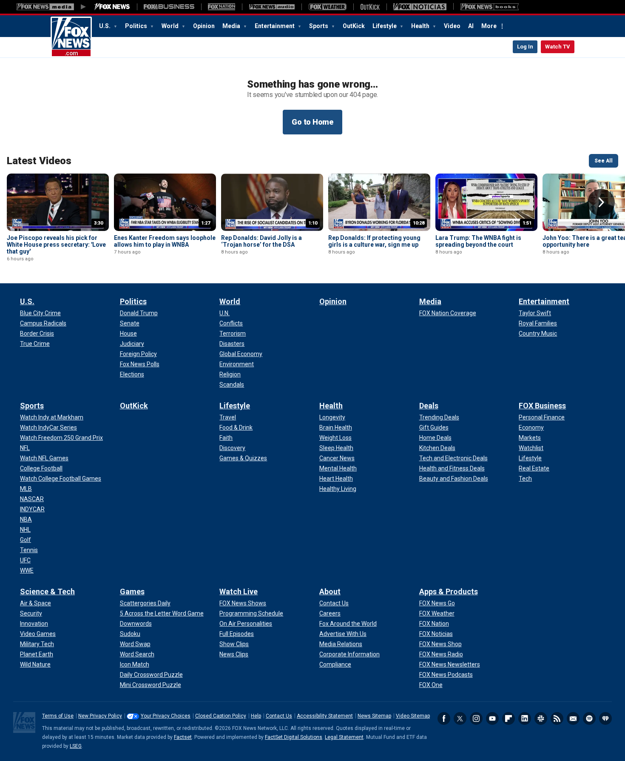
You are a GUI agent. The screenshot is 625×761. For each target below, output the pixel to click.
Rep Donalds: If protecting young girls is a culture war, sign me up (374, 241)
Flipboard (508, 718)
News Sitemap (374, 716)
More (489, 26)
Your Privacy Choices (165, 716)
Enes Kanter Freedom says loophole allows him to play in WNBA (165, 241)
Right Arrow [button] (601, 202)
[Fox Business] (169, 6)
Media (231, 26)
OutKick (354, 26)
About (330, 591)
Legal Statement (344, 737)
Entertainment (275, 26)
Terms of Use (58, 716)
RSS (557, 718)
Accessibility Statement (325, 716)
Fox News (71, 37)
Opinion (204, 26)
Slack (540, 718)
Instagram (476, 718)
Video (452, 26)
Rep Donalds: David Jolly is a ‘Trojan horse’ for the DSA (261, 241)
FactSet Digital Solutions (293, 737)
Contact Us (279, 716)
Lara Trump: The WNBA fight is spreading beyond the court (478, 241)
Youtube (492, 718)
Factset (183, 737)
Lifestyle (385, 26)
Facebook (444, 718)
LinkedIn (524, 718)
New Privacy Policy (100, 716)
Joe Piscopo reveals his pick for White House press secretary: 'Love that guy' (56, 244)
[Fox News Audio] (272, 6)
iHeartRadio (605, 718)
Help (256, 716)
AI (471, 26)
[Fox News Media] (112, 6)
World (171, 26)
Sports (319, 26)
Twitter (460, 718)
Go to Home (312, 121)
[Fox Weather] (327, 6)
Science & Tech (47, 591)
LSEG (76, 746)
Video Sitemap (413, 716)
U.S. (105, 26)
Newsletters (573, 718)
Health (421, 26)
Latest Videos (39, 161)
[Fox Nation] (221, 6)
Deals (428, 405)
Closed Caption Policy (220, 716)
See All (603, 161)
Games (132, 591)
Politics (136, 26)
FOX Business (542, 405)
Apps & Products (448, 591)
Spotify (589, 718)
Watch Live (238, 591)
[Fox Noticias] (419, 6)
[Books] (489, 6)
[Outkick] (370, 7)
